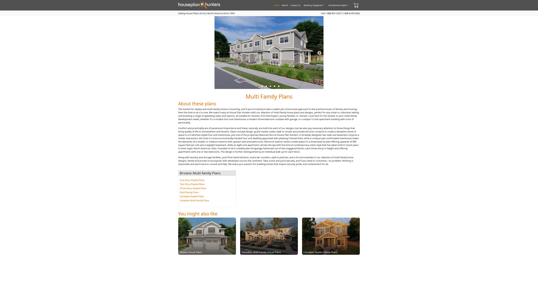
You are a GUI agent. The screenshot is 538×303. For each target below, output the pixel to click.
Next (319, 53)
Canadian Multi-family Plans (194, 200)
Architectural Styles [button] (337, 5)
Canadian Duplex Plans (192, 196)
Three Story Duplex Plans (193, 188)
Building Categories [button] (313, 5)
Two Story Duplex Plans (192, 184)
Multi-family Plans (189, 192)
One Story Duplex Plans (192, 180)
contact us (295, 5)
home (276, 5)
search (285, 5)
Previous (218, 52)
